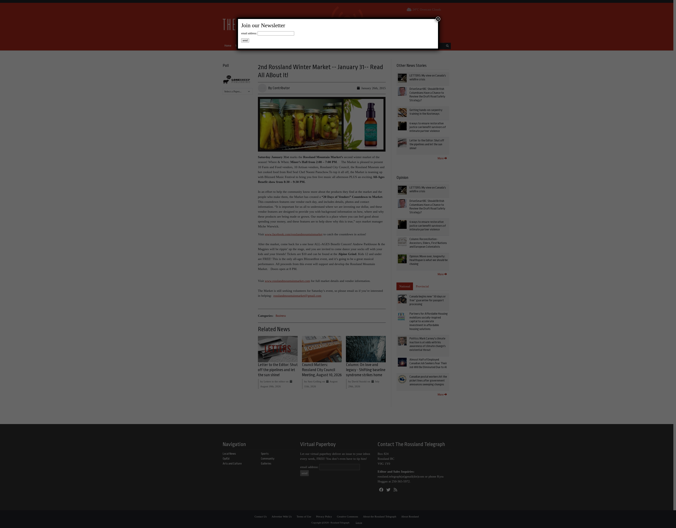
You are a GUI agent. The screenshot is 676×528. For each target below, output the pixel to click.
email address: (249, 33)
